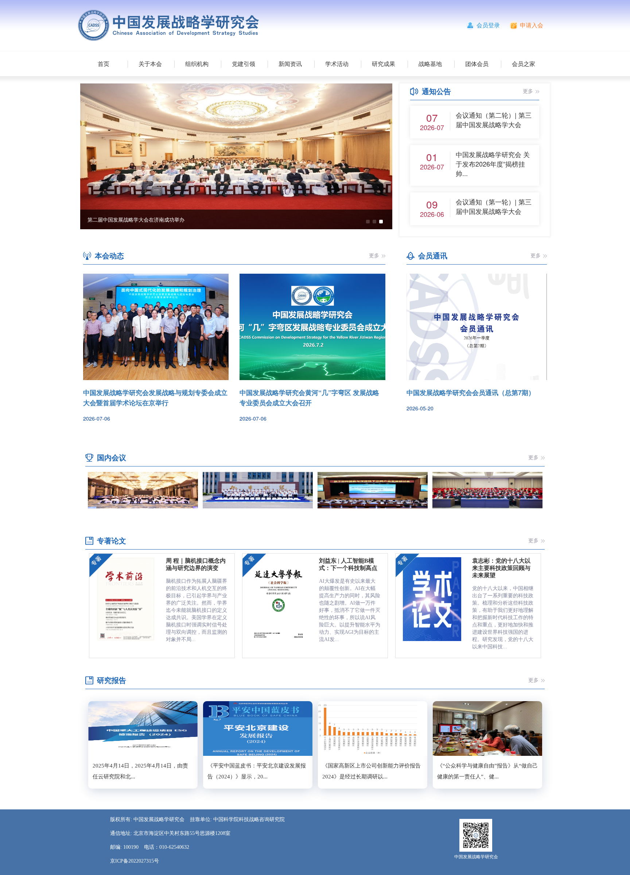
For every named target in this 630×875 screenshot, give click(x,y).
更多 (528, 91)
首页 (103, 64)
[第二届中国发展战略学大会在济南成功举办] (236, 155)
